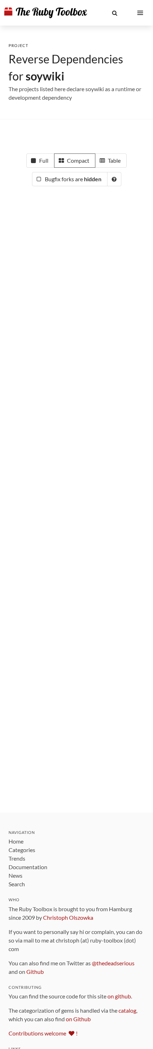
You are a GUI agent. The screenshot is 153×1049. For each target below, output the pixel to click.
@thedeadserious (113, 963)
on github (119, 996)
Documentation (28, 866)
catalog (127, 1010)
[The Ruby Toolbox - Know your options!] (45, 13)
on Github (78, 1019)
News (15, 875)
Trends (17, 858)
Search (17, 884)
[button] (114, 13)
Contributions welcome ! (43, 1033)
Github (35, 971)
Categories (22, 849)
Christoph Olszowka (68, 917)
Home (16, 841)
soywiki (45, 76)
